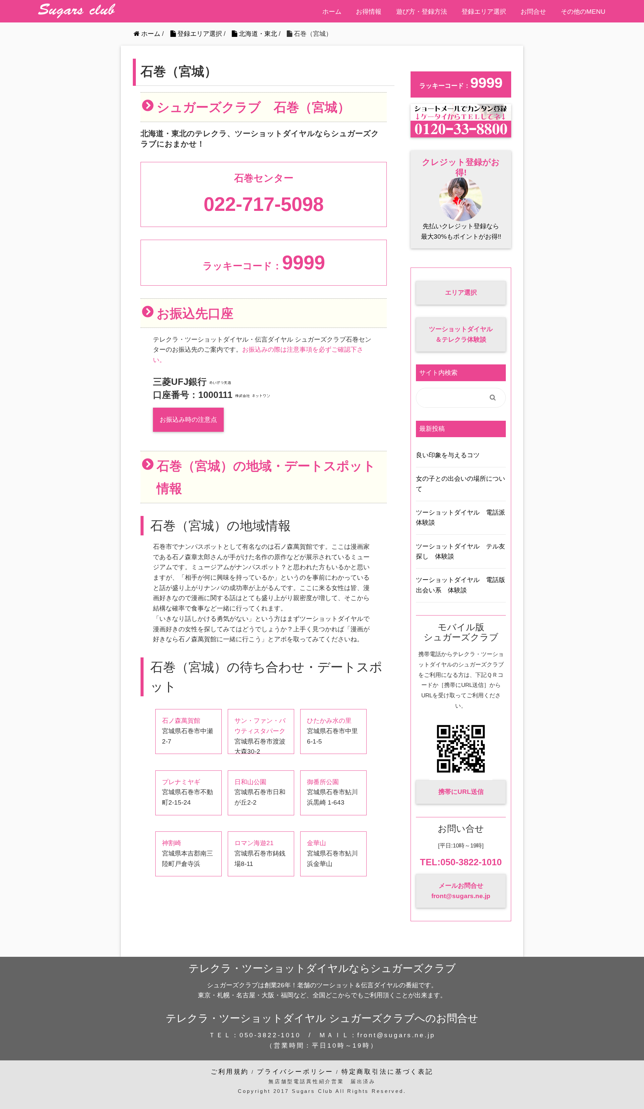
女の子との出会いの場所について (460, 483)
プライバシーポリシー (295, 1071)
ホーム (331, 11)
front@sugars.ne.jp (396, 1035)
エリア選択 (461, 292)
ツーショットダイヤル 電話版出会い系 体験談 (460, 585)
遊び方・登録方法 (421, 11)
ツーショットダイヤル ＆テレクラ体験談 (461, 334)
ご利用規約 (230, 1071)
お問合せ (533, 11)
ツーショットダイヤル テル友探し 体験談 (460, 551)
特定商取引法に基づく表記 (387, 1071)
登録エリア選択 (484, 11)
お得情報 (368, 11)
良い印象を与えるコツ (448, 455)
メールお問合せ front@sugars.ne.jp (460, 890)
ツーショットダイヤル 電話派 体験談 (461, 517)
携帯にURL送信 (461, 791)
